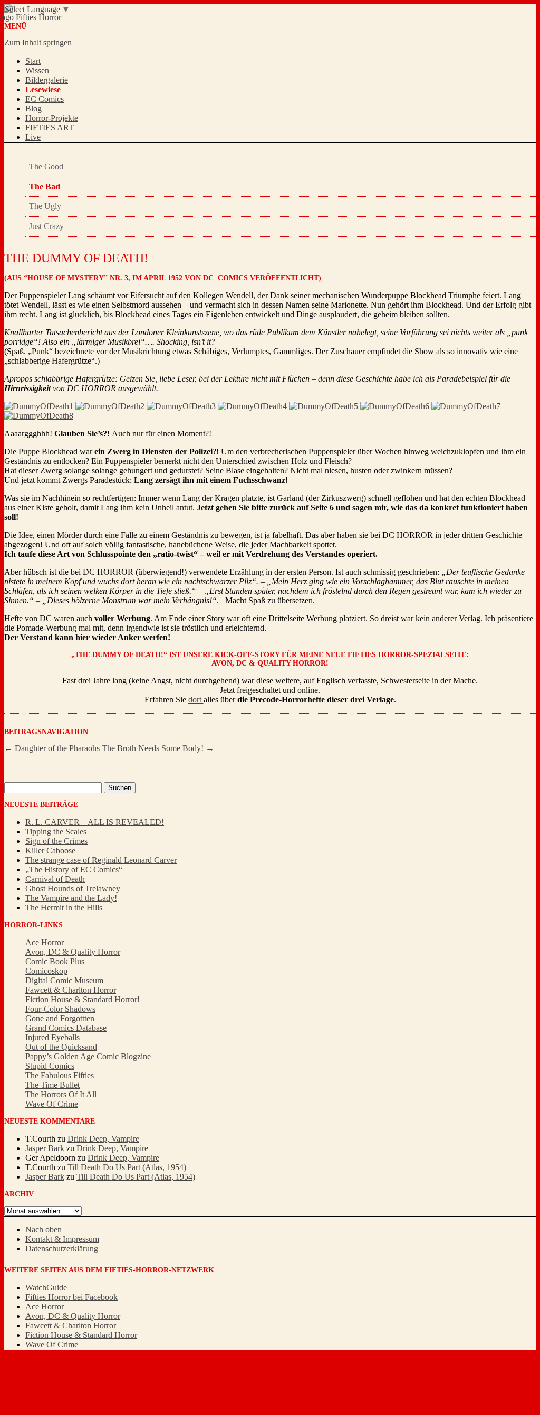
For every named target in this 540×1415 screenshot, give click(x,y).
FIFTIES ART (49, 127)
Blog (33, 108)
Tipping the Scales (55, 831)
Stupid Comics (49, 1065)
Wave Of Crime (51, 1103)
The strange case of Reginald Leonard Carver (101, 860)
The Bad (44, 186)
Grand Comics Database (66, 1027)
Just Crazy (46, 226)
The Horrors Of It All (61, 1094)
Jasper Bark (44, 1148)
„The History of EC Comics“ (73, 869)
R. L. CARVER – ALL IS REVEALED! (94, 822)
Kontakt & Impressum (62, 1238)
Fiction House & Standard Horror (81, 1335)
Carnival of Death (55, 879)
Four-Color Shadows (60, 1008)
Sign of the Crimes (56, 841)
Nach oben (43, 1229)
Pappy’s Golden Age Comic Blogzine (88, 1056)
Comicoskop (46, 970)
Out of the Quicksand (61, 1046)
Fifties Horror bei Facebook (71, 1297)
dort (196, 699)
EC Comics (44, 98)
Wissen (37, 70)
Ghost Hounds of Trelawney (72, 888)
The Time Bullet (52, 1084)
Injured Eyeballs (52, 1037)
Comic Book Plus (54, 961)
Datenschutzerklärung (61, 1248)
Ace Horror (44, 942)
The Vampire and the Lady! (71, 898)
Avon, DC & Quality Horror (72, 951)
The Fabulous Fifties (59, 1075)
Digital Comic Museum (64, 980)
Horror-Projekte (51, 117)
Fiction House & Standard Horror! (82, 999)
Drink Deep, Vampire (103, 1138)
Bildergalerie (46, 79)
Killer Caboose (50, 850)
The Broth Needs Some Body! (158, 748)
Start (33, 60)
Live (33, 136)
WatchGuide (46, 1287)
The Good (46, 166)
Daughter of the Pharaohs (52, 748)
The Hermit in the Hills (63, 907)
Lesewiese (43, 89)
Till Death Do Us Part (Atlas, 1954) (127, 1167)
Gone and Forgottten (59, 1018)
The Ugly (45, 206)
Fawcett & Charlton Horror (70, 989)
